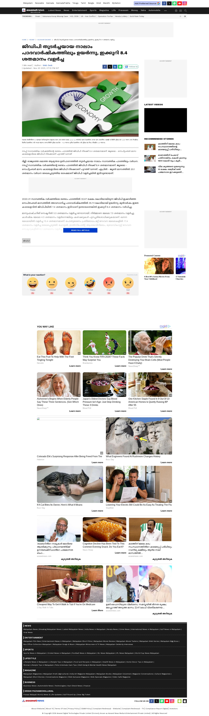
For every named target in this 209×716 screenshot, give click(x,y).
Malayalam (28, 3)
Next (185, 16)
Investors (174, 709)
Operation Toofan (105, 16)
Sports (93, 10)
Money (134, 10)
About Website (37, 709)
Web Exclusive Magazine (78, 677)
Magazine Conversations (143, 674)
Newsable (39, 3)
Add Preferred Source (145, 3)
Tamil (83, 3)
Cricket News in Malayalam (59, 653)
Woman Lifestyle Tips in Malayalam (38, 665)
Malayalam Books (104, 674)
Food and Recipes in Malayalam (87, 662)
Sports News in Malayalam (34, 653)
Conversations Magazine (56, 677)
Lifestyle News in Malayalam (35, 662)
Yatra (143, 10)
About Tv (49, 709)
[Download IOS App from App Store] (184, 701)
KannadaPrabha (63, 3)
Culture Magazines (162, 674)
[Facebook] (164, 3)
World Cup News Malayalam (147, 653)
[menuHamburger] (180, 10)
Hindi (98, 3)
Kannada (50, 3)
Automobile (154, 10)
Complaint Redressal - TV (133, 709)
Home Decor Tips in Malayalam (140, 662)
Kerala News (112, 629)
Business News (29, 686)
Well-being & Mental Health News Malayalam (97, 665)
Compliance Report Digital (157, 709)
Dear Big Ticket (83, 695)
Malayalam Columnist (122, 674)
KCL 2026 (74, 16)
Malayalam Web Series (149, 641)
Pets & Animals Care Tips (66, 665)
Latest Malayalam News (73, 629)
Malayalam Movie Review (104, 641)
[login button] (177, 10)
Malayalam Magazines (32, 674)
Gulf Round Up (69, 695)
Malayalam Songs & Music (64, 644)
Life (114, 10)
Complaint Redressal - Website (106, 709)
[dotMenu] (165, 10)
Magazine (104, 10)
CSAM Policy (86, 709)
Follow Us (133, 67)
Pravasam (123, 10)
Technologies (60, 686)
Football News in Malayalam (84, 653)
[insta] (184, 3)
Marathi (106, 3)
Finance (87, 686)
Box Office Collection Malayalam (37, 644)
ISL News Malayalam (106, 653)
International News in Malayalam (145, 629)
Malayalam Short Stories (34, 677)
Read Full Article (80, 230)
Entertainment (79, 10)
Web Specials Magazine (101, 677)
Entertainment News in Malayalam (56, 641)
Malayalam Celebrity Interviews (119, 644)
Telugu (75, 3)
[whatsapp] (174, 3)
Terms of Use (61, 709)
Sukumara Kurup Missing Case (55, 16)
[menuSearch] (185, 11)
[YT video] (179, 3)
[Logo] (34, 10)
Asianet (33, 700)
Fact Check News (75, 686)
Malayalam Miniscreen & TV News (90, 644)
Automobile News (45, 686)
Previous (180, 16)
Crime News (124, 629)
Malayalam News (30, 629)
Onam (37, 16)
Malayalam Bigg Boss (169, 641)
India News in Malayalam (95, 629)
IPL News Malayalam (125, 653)
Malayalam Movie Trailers (127, 641)
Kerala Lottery (121, 16)
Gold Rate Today (137, 16)
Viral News (28, 632)
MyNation (116, 3)
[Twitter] (169, 3)
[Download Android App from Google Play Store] (179, 701)
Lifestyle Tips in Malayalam (61, 662)
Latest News (54, 10)
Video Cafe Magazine (121, 677)
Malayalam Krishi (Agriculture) (55, 674)
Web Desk (47, 65)
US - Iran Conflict (88, 16)
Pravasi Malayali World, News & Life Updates (42, 695)
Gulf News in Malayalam (170, 629)
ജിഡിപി (26, 241)
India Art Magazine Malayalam (82, 674)
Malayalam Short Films (82, 641)
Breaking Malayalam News (50, 629)
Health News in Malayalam (114, 662)
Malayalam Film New (32, 641)
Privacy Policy (73, 709)
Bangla (91, 3)
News (66, 10)
